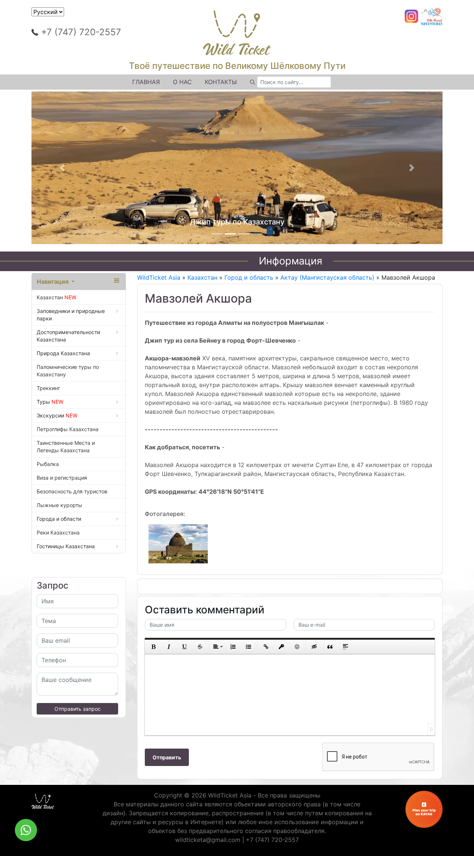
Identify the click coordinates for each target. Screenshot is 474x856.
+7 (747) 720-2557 (81, 32)
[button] (62, 167)
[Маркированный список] (248, 647)
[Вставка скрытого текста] (314, 647)
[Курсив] (169, 647)
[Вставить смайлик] (297, 647)
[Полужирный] (153, 647)
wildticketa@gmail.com (207, 839)
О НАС (182, 82)
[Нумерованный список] (233, 647)
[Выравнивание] (217, 647)
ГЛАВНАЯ (146, 82)
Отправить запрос (77, 709)
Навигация (53, 281)
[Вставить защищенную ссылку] (281, 647)
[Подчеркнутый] (184, 647)
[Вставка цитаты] (330, 647)
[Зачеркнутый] (200, 647)
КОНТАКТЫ (221, 82)
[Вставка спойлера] (345, 647)
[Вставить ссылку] (266, 647)
